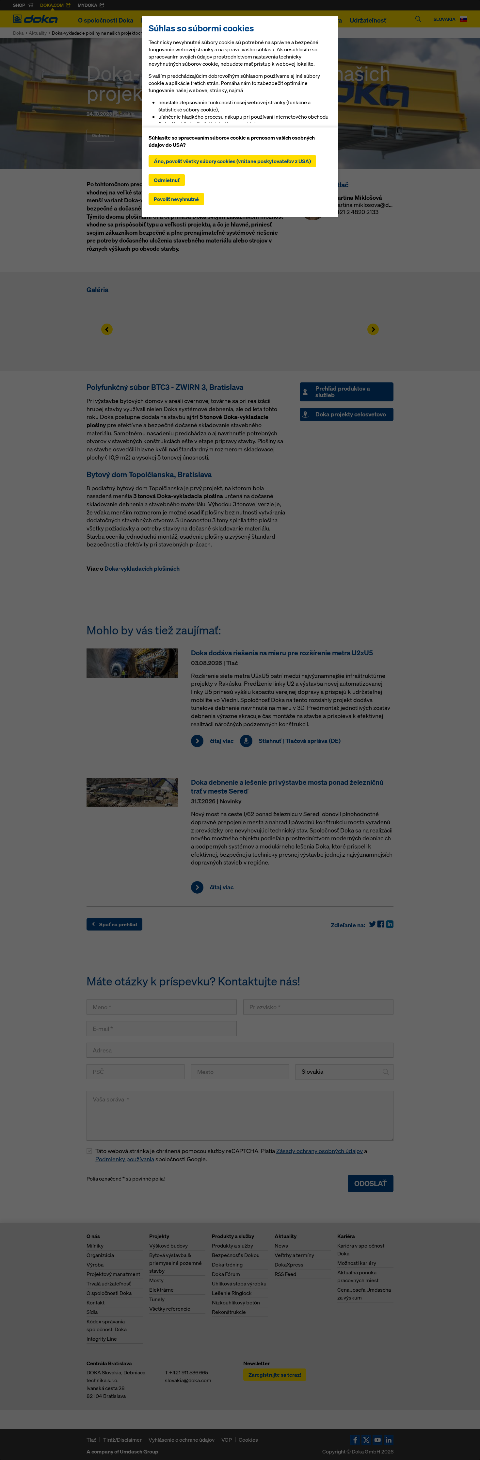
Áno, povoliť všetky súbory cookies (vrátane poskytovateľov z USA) (232, 161)
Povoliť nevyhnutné (176, 199)
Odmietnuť (167, 180)
